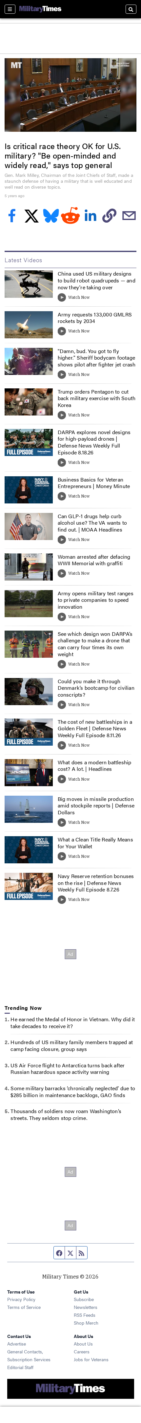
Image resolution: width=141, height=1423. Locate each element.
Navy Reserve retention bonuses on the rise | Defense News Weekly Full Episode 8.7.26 (96, 882)
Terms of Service (24, 1307)
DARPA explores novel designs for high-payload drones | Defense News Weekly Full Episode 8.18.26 (94, 442)
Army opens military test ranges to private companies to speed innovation (95, 600)
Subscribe (84, 1299)
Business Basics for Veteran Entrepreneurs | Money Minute (94, 483)
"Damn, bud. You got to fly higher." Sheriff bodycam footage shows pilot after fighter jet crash (97, 357)
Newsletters (85, 1307)
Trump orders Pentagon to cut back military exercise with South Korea (97, 398)
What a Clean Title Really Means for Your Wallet (95, 843)
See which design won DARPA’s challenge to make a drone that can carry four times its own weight (95, 644)
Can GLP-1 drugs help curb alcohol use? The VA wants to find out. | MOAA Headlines (92, 523)
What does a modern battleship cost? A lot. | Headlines (94, 765)
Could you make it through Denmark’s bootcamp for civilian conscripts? (96, 688)
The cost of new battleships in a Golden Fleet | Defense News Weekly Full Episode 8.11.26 (95, 728)
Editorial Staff (20, 1367)
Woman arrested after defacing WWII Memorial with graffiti (94, 560)
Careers (82, 1351)
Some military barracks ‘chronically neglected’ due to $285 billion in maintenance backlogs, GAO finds (72, 1091)
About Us (83, 1343)
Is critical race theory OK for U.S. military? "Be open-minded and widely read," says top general (63, 155)
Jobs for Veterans (91, 1359)
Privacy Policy (21, 1299)
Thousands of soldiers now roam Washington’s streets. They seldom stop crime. (65, 1114)
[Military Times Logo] (40, 9)
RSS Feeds (84, 1315)
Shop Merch (86, 1322)
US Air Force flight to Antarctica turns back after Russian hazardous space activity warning (67, 1068)
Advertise (16, 1343)
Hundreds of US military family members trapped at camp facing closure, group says (71, 1045)
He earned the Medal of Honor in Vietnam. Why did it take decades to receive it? (72, 1022)
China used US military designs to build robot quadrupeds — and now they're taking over (96, 280)
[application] (70, 95)
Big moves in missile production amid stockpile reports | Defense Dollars (96, 805)
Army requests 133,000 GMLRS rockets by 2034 (95, 318)
